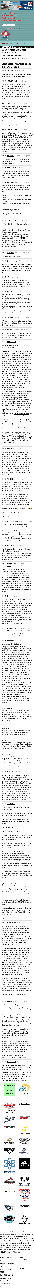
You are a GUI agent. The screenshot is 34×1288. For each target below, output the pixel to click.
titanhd (9, 329)
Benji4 (9, 1001)
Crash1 (10, 71)
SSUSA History (6, 1252)
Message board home (9, 52)
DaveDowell (11, 923)
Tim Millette (11, 479)
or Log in (13, 28)
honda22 (10, 771)
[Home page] (5, 39)
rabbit (10, 103)
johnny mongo (12, 261)
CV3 (8, 277)
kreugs (9, 596)
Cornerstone (11, 640)
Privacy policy (17, 1252)
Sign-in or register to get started (12, 55)
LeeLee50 (10, 291)
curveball (10, 182)
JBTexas (10, 317)
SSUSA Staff (12, 81)
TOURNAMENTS (6, 43)
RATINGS (26, 43)
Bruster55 (10, 156)
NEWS (17, 43)
